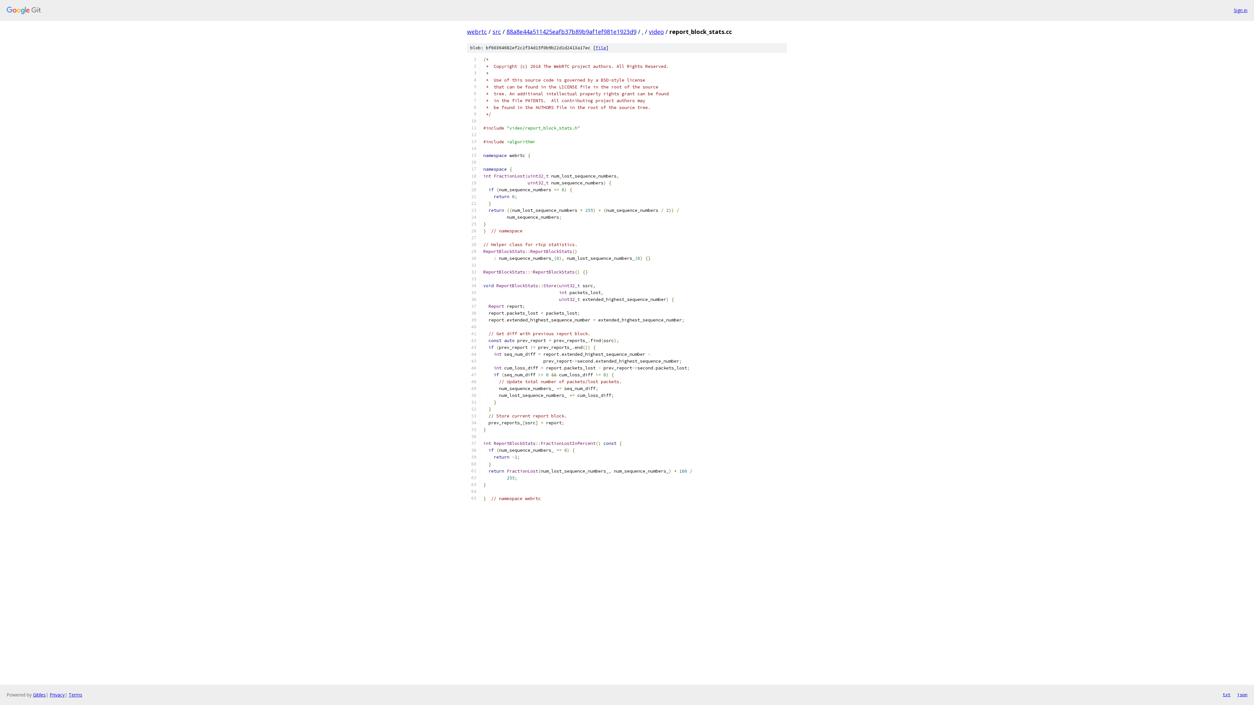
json (1242, 694)
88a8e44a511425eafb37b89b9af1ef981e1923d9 (571, 32)
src (496, 32)
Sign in (1240, 10)
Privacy (57, 695)
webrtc (477, 32)
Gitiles (39, 695)
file (601, 48)
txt (1226, 694)
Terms (75, 695)
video (656, 32)
